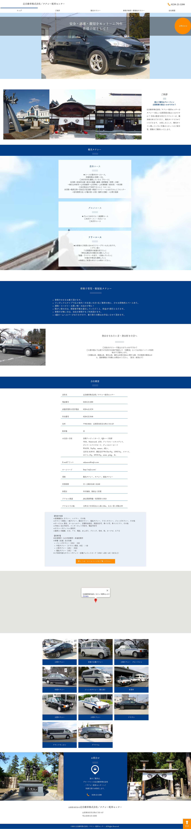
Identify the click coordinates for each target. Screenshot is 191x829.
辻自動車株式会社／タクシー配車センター (44, 4)
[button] (59, 652)
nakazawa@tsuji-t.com (91, 462)
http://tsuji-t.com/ (89, 469)
